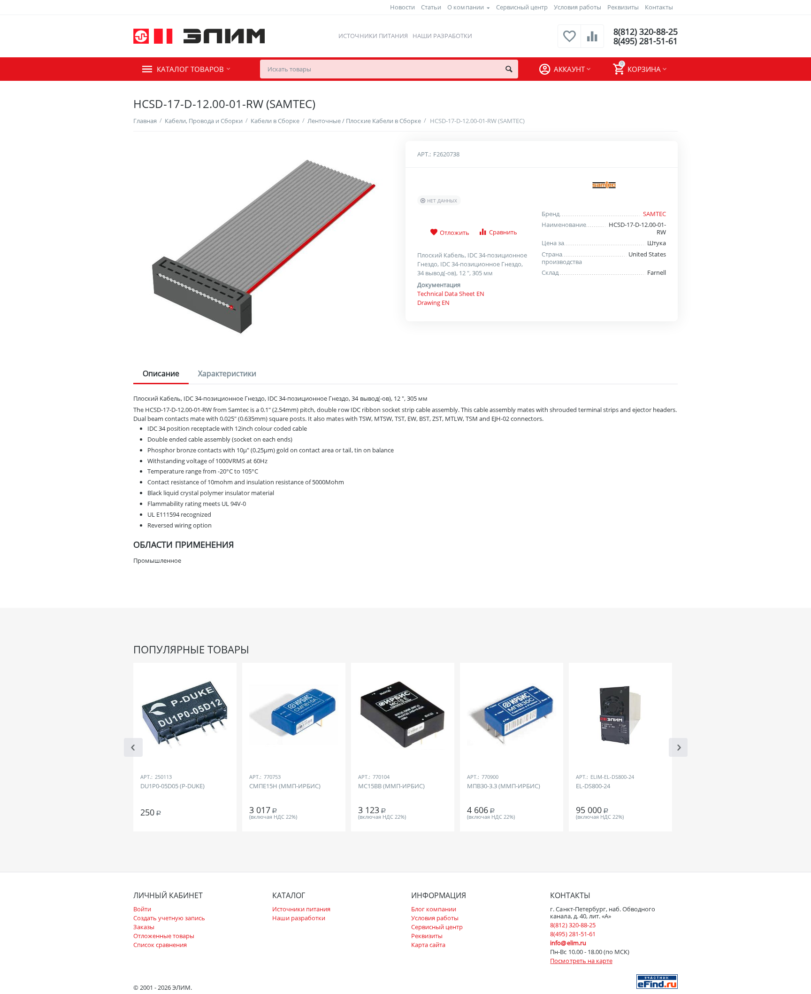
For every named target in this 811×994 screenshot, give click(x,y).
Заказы (143, 927)
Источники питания (372, 35)
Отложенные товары (163, 936)
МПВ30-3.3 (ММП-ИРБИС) (503, 786)
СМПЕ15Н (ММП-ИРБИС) (285, 786)
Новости (402, 7)
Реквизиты (623, 7)
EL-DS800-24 (593, 786)
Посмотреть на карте (581, 960)
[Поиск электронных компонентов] (657, 981)
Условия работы (577, 7)
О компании (465, 7)
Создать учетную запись (169, 918)
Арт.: (424, 154)
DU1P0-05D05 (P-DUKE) (172, 786)
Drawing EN (433, 302)
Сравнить (503, 232)
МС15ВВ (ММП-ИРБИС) (391, 786)
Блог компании (433, 909)
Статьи (431, 7)
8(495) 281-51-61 (645, 41)
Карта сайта (428, 944)
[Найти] (508, 69)
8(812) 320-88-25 (645, 31)
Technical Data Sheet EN (450, 293)
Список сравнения (160, 944)
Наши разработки (442, 35)
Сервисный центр (522, 7)
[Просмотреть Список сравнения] (592, 41)
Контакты (659, 7)
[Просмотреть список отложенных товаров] (569, 41)
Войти (142, 909)
